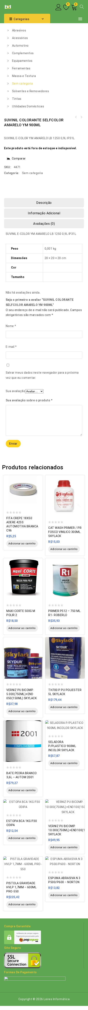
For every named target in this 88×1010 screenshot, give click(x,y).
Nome (11, 326)
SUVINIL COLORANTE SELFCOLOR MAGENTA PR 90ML (81, 117)
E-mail (11, 346)
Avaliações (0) (44, 224)
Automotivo (20, 45)
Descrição (44, 203)
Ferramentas (21, 68)
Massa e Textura (24, 76)
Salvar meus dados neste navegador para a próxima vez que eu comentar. (42, 375)
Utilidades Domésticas (28, 106)
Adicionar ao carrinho (22, 543)
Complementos (23, 53)
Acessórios (20, 38)
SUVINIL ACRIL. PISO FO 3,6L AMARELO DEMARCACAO (76, 117)
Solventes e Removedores (30, 91)
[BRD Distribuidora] (7, 6)
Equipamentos (22, 60)
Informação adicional (44, 213)
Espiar (38, 476)
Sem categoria (22, 83)
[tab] (44, 202)
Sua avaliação (15, 391)
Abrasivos (19, 30)
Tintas (16, 98)
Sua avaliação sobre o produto (29, 400)
